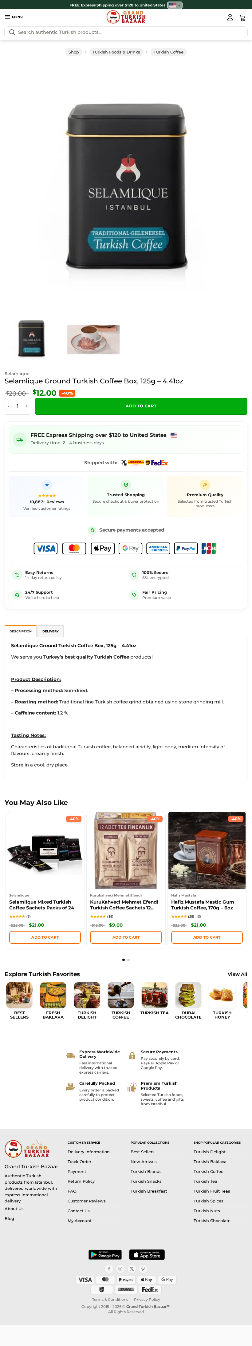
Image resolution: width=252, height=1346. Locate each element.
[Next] (231, 185)
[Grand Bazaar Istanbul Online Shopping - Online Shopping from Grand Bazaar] (126, 17)
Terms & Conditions (110, 1299)
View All (237, 974)
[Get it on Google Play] (105, 1254)
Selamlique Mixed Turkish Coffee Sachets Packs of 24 (41, 904)
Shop (74, 52)
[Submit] (12, 32)
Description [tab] (21, 631)
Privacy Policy (147, 1299)
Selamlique (17, 373)
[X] (131, 1268)
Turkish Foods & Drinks (116, 52)
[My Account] (230, 17)
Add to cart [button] (45, 937)
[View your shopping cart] (242, 18)
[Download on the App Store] (147, 1254)
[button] (14, 16)
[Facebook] (109, 1268)
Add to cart (141, 406)
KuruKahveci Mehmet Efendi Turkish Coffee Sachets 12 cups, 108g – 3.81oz (124, 905)
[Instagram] (120, 1268)
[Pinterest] (143, 1268)
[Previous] (20, 185)
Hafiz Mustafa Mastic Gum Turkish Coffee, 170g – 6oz (202, 904)
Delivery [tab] (50, 631)
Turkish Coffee (168, 52)
